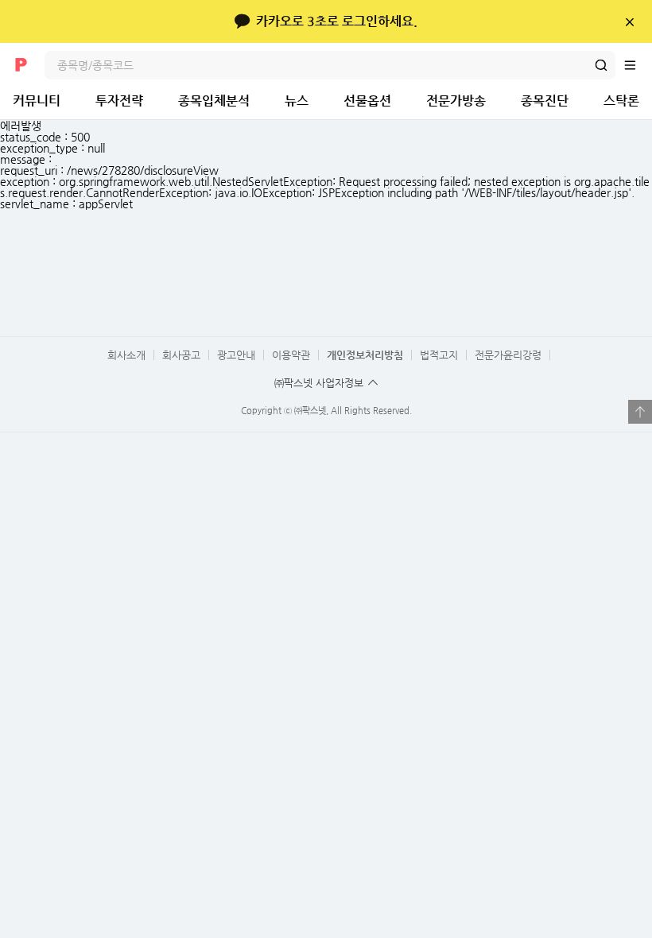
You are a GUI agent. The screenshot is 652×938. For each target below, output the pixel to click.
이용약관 (291, 355)
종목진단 (545, 100)
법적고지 (439, 355)
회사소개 (126, 355)
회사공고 (181, 355)
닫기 (629, 21)
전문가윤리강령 (508, 355)
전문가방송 (456, 100)
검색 (601, 65)
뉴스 (297, 100)
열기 (640, 412)
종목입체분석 (214, 100)
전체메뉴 (637, 65)
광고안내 (236, 355)
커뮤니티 (36, 100)
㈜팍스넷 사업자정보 (318, 383)
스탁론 (621, 100)
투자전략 (119, 100)
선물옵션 (367, 100)
